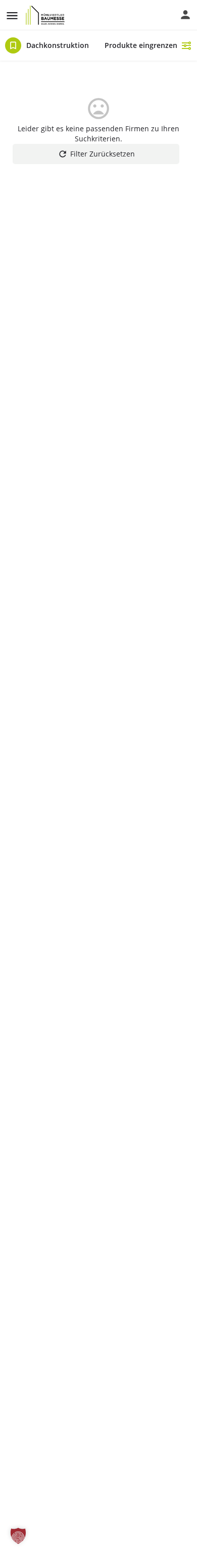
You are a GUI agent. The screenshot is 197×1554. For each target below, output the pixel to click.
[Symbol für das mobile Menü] (12, 15)
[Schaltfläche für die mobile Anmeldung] (185, 14)
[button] (18, 1536)
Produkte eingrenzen (141, 45)
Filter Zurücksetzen (102, 154)
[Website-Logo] (46, 15)
